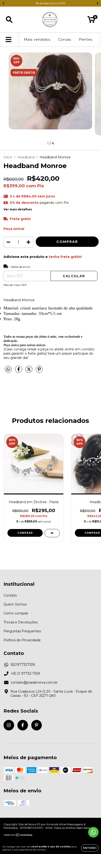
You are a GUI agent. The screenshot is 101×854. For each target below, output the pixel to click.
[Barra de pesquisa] (9, 20)
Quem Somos (15, 604)
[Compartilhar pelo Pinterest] (39, 371)
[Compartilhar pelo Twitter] (29, 371)
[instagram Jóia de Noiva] (9, 725)
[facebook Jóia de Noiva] (22, 725)
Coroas (64, 39)
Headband (26, 157)
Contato (10, 595)
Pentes (85, 39)
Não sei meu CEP (15, 285)
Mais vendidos (37, 39)
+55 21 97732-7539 (25, 673)
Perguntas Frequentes (22, 631)
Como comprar (16, 613)
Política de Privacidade (22, 640)
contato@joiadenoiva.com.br (34, 682)
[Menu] (8, 40)
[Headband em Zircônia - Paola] (52, 533)
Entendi (90, 848)
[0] (91, 21)
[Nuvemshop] (18, 835)
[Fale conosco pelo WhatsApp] (93, 832)
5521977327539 (23, 664)
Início (8, 157)
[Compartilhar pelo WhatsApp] (8, 369)
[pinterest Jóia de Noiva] (36, 725)
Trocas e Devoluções (21, 622)
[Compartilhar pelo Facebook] (19, 371)
